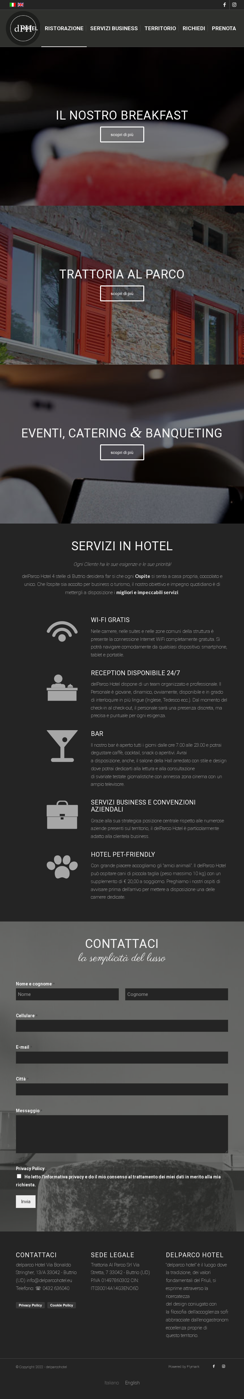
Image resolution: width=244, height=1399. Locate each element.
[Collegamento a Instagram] (234, 5)
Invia (25, 1201)
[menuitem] (29, 28)
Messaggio (29, 1110)
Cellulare (26, 1015)
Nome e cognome (35, 983)
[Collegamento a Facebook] (224, 5)
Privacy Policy (31, 1168)
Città (22, 1078)
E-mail (24, 1047)
